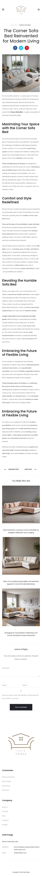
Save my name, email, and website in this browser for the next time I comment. (20, 696)
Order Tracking (6, 781)
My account (5, 790)
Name (4, 685)
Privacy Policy (6, 786)
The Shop (5, 811)
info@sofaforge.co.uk (20, 853)
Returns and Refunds (8, 777)
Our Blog (4, 824)
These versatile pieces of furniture (13, 163)
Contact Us (5, 820)
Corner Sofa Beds (25, 25)
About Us (5, 807)
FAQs (3, 816)
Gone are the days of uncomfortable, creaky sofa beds (20, 224)
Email (25, 685)
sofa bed (19, 158)
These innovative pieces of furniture (14, 383)
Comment (6, 668)
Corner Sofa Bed (17, 112)
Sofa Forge (6, 453)
